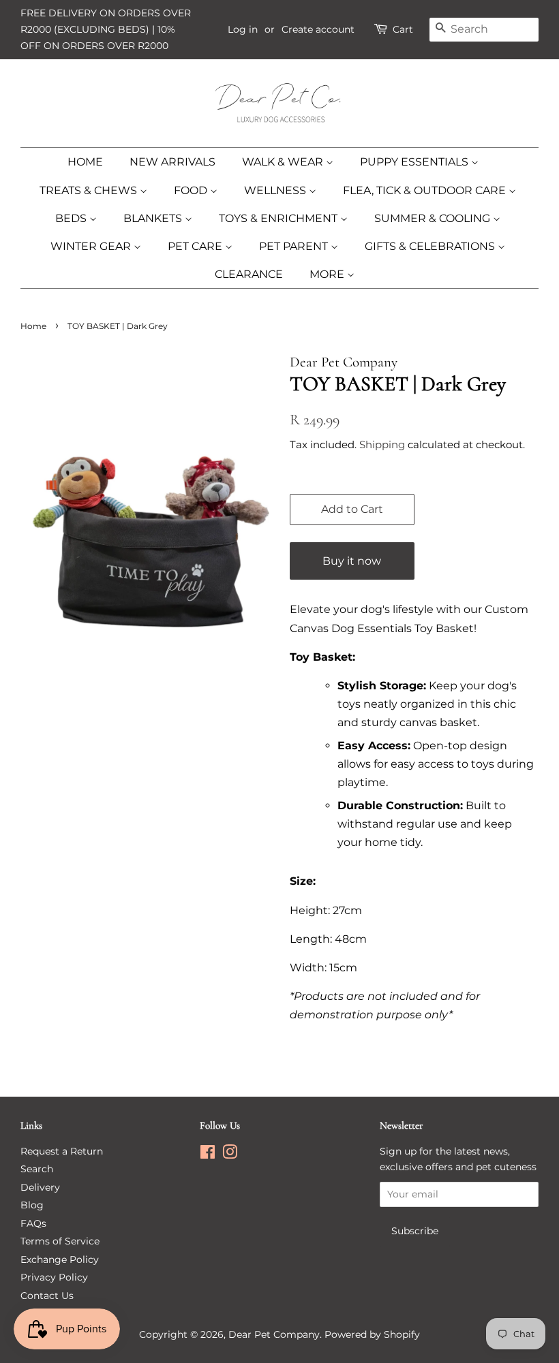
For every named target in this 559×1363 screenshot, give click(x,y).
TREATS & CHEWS (90, 190)
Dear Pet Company (274, 1334)
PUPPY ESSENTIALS (415, 161)
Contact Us (47, 1295)
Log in (243, 29)
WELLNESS (276, 190)
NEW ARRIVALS (172, 161)
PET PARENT (295, 246)
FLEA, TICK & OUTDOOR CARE (426, 190)
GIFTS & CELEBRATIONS (431, 246)
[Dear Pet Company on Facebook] (207, 1154)
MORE (328, 274)
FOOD (192, 190)
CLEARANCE (249, 274)
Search (36, 1168)
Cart (403, 29)
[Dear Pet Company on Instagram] (229, 1154)
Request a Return (61, 1151)
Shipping (382, 444)
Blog (32, 1205)
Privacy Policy (54, 1277)
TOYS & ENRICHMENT (279, 218)
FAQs (33, 1223)
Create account (318, 29)
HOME (85, 161)
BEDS (72, 218)
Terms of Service (60, 1241)
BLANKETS (154, 218)
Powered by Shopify (372, 1334)
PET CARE (196, 246)
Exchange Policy (59, 1259)
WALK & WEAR (284, 161)
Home (33, 326)
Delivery (40, 1187)
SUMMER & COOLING (433, 218)
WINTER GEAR (92, 246)
